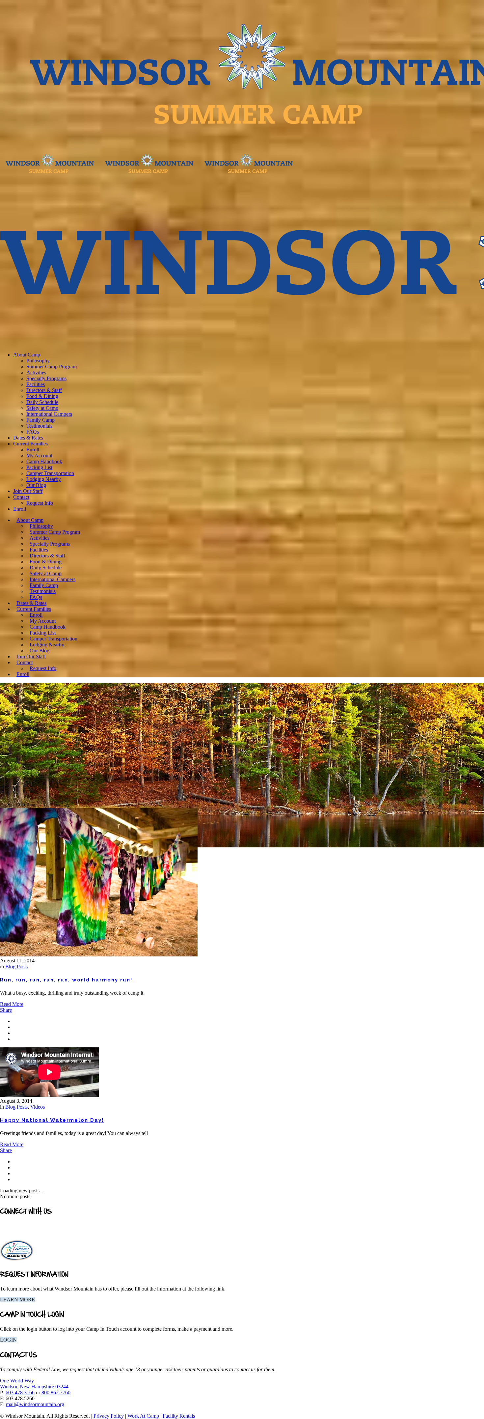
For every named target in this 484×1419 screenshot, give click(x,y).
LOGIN (8, 1340)
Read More (11, 1004)
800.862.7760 (55, 1392)
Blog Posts (16, 966)
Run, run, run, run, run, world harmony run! (66, 980)
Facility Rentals (179, 1416)
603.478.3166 (20, 1392)
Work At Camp (143, 1416)
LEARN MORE (17, 1299)
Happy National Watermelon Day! (52, 1120)
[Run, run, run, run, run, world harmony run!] (99, 954)
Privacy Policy (109, 1416)
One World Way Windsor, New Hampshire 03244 (34, 1383)
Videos (37, 1107)
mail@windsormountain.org (35, 1404)
